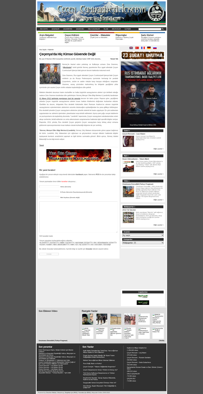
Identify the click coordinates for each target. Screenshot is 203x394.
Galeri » (127, 131)
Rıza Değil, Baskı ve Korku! (92, 363)
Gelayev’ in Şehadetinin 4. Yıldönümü (51, 360)
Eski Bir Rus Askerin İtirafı (47, 371)
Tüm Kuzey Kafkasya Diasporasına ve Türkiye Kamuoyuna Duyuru (99, 373)
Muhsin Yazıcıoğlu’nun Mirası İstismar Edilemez (99, 360)
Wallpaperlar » (129, 207)
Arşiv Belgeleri (46, 35)
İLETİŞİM (128, 29)
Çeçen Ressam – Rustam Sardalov (139, 357)
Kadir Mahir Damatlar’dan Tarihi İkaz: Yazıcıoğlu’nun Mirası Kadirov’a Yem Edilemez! (100, 351)
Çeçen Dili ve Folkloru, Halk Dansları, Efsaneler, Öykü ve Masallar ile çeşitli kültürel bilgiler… (74, 40)
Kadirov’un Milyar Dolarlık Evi (136, 348)
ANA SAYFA (44, 29)
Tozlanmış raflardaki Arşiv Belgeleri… (48, 38)
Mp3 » (126, 156)
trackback (79, 174)
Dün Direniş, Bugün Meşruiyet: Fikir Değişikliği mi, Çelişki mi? (99, 386)
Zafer (68, 360)
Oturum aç (60, 392)
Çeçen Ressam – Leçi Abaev (133, 134)
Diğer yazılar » (158, 149)
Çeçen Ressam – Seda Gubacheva (139, 362)
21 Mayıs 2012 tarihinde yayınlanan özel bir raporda (59, 98)
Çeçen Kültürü (72, 35)
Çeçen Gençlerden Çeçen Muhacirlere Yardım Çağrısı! (57, 362)
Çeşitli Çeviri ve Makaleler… (99, 37)
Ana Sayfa (42, 49)
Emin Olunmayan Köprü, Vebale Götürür (52, 350)
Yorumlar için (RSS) (84, 392)
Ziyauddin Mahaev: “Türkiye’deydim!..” (51, 373)
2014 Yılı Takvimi (129, 210)
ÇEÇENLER (55, 29)
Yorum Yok (114, 59)
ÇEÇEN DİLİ (80, 29)
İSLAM (106, 29)
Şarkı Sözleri (147, 35)
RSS (97, 174)
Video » (127, 181)
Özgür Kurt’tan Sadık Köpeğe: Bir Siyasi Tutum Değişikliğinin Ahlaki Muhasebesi (98, 356)
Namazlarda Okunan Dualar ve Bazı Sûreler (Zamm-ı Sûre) (145, 368)
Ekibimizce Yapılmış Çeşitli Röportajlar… (124, 38)
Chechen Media (51, 392)
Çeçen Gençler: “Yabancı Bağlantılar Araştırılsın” (99, 366)
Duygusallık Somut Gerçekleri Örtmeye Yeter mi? (99, 383)
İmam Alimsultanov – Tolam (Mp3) (135, 159)
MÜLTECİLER (116, 29)
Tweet (41, 145)
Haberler (51, 49)
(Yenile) (161, 340)
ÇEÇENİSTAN (67, 29)
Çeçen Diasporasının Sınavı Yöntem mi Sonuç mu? (100, 370)
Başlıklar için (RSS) (71, 392)
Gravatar (89, 249)
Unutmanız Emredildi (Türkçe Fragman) (137, 184)
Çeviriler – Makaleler (100, 35)
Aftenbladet (67, 67)
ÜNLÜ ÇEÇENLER (94, 29)
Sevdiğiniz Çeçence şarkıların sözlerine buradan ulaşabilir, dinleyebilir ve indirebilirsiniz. (151, 39)
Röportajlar (121, 35)
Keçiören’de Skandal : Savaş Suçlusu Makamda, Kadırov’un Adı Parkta (99, 378)
